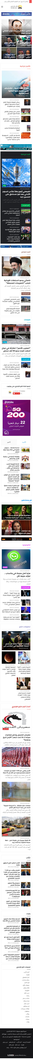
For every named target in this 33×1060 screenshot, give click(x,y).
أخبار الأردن (26, 972)
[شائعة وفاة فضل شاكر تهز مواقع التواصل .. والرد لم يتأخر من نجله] (25, 119)
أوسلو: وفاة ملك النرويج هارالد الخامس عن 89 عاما (11, 920)
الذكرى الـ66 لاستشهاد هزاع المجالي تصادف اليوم (17, 32)
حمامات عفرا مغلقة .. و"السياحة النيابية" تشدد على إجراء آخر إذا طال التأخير (16, 806)
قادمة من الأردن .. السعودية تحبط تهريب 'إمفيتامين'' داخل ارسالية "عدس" (11, 137)
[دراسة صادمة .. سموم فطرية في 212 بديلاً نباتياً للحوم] (25, 450)
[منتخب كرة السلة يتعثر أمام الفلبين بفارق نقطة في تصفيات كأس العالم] (27, 220)
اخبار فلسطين (25, 977)
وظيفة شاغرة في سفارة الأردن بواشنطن (11, 457)
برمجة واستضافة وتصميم (20, 1055)
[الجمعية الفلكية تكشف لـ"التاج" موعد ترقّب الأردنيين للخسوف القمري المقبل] (8, 657)
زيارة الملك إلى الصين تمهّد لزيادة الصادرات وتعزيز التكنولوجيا (13, 903)
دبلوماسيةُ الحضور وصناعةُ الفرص (14, 884)
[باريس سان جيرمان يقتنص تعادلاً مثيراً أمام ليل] (25, 111)
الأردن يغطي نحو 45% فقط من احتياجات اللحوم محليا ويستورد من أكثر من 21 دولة (16, 771)
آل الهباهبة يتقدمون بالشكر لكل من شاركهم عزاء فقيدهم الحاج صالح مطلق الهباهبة (12, 929)
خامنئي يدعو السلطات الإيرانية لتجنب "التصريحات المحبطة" (17, 282)
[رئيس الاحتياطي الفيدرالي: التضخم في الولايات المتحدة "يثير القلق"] (25, 299)
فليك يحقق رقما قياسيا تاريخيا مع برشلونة (12, 230)
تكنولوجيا (27, 990)
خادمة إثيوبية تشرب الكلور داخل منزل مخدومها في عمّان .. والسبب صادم (12, 467)
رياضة (27, 995)
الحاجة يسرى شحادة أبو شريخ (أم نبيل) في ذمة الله (12, 948)
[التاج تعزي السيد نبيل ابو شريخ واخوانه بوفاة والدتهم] (25, 939)
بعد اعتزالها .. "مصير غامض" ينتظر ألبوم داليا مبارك (18, 532)
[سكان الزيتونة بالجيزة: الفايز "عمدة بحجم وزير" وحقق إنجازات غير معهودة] (27, 102)
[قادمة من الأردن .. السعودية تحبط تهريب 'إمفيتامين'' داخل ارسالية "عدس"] (25, 135)
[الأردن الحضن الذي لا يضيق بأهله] (25, 865)
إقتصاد (27, 974)
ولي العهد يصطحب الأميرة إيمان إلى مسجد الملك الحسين (11, 376)
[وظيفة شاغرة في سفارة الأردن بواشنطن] (25, 459)
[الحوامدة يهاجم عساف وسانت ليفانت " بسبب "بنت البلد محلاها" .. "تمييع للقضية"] (17, 512)
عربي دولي (26, 1003)
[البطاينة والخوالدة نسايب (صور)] (28, 128)
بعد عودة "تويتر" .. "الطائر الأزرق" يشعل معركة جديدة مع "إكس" (11, 595)
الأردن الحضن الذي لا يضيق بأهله (11, 864)
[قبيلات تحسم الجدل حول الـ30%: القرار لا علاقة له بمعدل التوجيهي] (23, 683)
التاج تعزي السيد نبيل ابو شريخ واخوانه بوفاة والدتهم (12, 939)
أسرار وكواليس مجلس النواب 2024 (18, 1047)
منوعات (27, 1019)
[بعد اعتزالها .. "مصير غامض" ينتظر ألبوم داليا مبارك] (17, 527)
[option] (16, 39)
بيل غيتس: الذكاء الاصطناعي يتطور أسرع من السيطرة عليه (11, 610)
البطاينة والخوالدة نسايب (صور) (12, 129)
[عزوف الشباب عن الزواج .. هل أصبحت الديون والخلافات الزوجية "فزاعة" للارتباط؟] (25, 477)
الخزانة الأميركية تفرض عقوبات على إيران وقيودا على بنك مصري (12, 310)
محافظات (27, 1011)
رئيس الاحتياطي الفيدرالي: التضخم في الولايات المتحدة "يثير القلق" (11, 301)
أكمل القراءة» (26, 293)
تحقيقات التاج (26, 985)
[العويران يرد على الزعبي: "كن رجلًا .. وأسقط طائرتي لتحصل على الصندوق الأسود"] (24, 53)
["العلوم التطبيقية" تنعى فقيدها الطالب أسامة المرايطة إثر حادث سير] (25, 957)
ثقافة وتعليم (26, 987)
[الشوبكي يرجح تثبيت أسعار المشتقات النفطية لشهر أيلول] (24, 41)
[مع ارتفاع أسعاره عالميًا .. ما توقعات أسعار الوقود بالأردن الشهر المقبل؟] (25, 488)
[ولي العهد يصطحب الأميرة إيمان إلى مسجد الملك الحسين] (27, 374)
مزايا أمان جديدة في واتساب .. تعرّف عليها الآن (17, 575)
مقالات (27, 1014)
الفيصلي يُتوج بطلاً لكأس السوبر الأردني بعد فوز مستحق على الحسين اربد (16, 194)
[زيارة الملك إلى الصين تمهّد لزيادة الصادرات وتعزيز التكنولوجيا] (25, 903)
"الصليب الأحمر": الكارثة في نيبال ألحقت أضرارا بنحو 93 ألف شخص (16, 349)
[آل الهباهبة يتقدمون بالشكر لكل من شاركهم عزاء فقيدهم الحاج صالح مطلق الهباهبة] (25, 928)
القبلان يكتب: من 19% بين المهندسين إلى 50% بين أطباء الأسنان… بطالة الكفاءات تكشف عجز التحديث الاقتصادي (11, 874)
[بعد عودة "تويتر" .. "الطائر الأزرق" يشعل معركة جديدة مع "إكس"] (25, 593)
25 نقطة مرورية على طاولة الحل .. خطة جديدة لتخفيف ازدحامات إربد (17, 841)
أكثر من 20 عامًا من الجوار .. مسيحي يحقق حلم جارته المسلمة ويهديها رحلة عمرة (11, 367)
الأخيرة (24, 442)
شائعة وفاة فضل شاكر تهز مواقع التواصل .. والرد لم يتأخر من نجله (11, 121)
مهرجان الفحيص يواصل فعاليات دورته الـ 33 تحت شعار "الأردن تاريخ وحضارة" (16, 737)
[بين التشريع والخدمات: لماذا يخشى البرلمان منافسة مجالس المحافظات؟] (25, 892)
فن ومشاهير (26, 1006)
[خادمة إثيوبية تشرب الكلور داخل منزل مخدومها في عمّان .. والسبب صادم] (25, 466)
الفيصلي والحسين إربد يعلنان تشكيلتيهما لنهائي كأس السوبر (11, 213)
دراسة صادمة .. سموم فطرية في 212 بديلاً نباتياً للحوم (11, 449)
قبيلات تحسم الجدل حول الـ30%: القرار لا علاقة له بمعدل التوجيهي (24, 696)
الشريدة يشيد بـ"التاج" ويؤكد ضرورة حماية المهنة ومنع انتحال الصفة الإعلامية (23, 670)
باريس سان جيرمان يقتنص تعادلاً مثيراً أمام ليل (12, 112)
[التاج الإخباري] (16, 6)
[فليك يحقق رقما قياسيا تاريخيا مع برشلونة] (25, 230)
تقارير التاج (11, 1044)
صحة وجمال (26, 1001)
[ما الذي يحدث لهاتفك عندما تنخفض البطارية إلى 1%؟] (25, 602)
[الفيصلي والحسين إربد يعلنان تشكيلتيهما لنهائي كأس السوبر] (25, 211)
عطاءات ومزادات (25, 1008)
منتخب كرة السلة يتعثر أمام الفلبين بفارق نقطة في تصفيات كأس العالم (11, 222)
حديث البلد (26, 993)
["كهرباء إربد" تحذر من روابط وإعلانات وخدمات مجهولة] (25, 617)
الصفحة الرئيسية (26, 1042)
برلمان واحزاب (25, 980)
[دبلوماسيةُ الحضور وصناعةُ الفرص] (25, 885)
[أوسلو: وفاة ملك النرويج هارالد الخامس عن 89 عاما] (25, 921)
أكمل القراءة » (25, 205)
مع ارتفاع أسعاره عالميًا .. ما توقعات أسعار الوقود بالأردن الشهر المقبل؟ (11, 488)
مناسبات (27, 1016)
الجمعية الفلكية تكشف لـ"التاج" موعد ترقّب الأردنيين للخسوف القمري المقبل (8, 671)
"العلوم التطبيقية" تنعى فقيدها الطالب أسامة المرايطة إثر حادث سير (11, 956)
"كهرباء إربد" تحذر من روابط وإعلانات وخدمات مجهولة (11, 618)
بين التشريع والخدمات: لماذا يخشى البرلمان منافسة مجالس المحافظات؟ (12, 893)
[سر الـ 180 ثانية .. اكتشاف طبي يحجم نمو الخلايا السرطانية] (16, 84)
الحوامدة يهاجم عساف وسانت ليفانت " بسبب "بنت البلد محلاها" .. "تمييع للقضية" (17, 518)
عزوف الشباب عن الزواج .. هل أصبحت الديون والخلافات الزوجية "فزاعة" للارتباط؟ (11, 477)
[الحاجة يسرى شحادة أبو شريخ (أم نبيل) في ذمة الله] (25, 948)
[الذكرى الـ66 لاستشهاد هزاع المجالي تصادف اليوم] (16, 27)
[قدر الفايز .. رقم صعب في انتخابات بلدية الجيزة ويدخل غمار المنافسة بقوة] (8, 41)
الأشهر (9, 442)
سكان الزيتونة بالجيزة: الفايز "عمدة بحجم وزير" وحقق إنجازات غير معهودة (11, 104)
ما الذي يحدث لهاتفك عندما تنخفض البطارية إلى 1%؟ (11, 603)
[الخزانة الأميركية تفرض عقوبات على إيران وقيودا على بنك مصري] (25, 309)
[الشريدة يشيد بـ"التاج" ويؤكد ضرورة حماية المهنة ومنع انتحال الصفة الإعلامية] (24, 657)
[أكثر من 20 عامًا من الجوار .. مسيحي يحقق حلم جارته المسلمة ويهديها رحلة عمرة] (25, 365)
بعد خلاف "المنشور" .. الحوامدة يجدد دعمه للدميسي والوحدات (13, 239)
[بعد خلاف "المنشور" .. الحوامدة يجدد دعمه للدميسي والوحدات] (25, 237)
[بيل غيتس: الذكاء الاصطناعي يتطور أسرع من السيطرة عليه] (25, 610)
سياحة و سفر (26, 998)
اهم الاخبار (26, 982)
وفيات (27, 1022)
